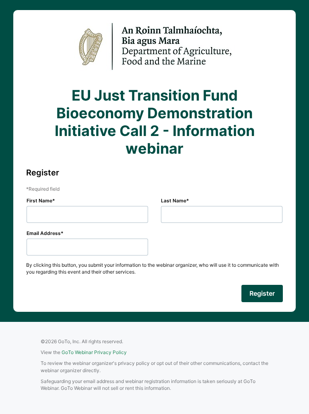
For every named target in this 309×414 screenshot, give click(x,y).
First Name (39, 201)
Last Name (173, 201)
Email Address (44, 233)
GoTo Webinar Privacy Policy (94, 352)
